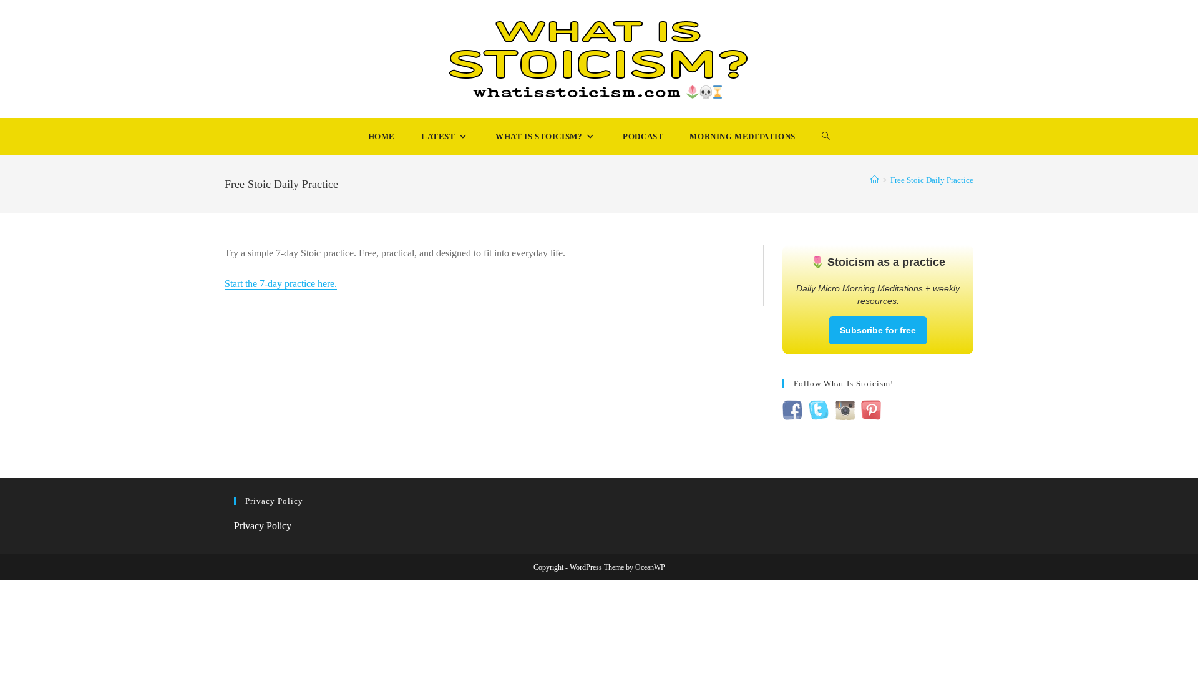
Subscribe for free (878, 330)
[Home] (874, 180)
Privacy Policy (262, 525)
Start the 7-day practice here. (281, 283)
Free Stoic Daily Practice (931, 180)
